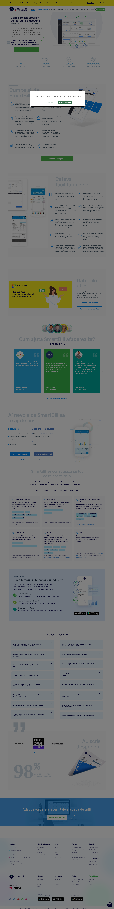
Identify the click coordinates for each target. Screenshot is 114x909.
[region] (57, 99)
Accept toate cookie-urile (65, 102)
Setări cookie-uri (51, 102)
